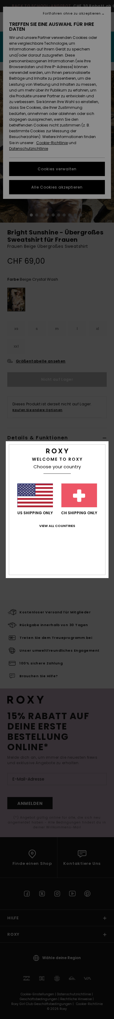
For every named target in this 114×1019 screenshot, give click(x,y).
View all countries (57, 525)
